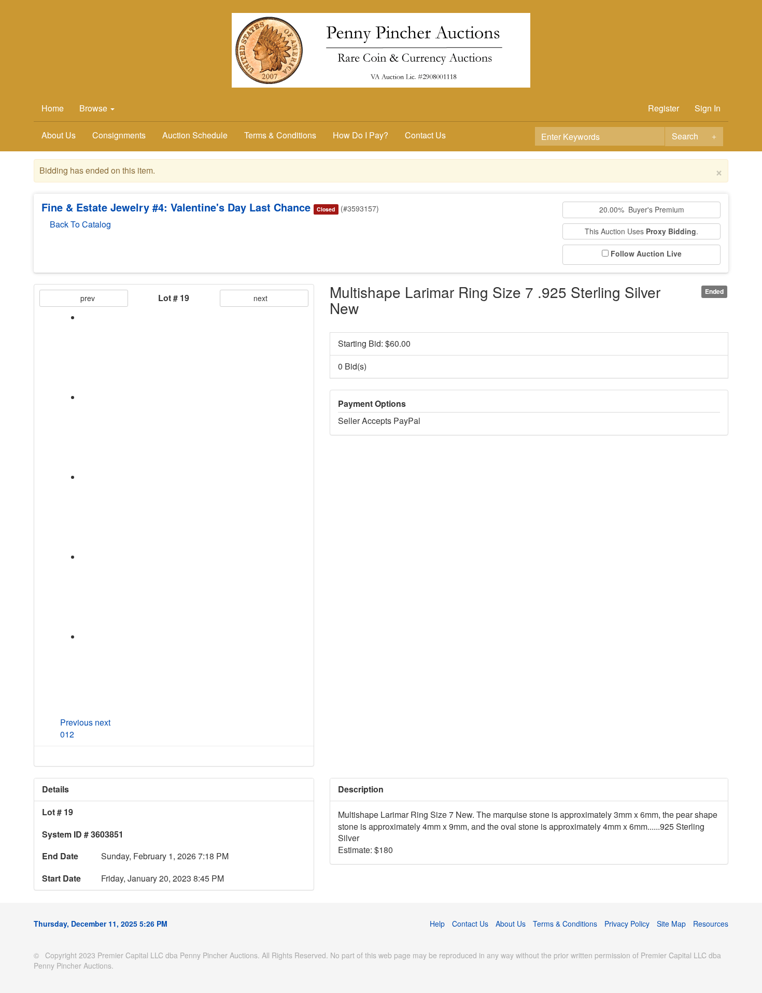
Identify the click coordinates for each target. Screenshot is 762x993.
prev (86, 298)
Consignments (119, 135)
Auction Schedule (195, 135)
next (261, 298)
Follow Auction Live (646, 254)
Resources (710, 923)
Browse (94, 108)
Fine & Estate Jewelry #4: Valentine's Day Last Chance (176, 207)
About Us (58, 135)
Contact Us (425, 135)
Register (663, 108)
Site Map (671, 923)
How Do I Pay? (360, 135)
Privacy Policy (627, 923)
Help (437, 923)
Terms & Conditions (280, 135)
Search (685, 136)
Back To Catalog (79, 224)
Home (52, 108)
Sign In (708, 108)
